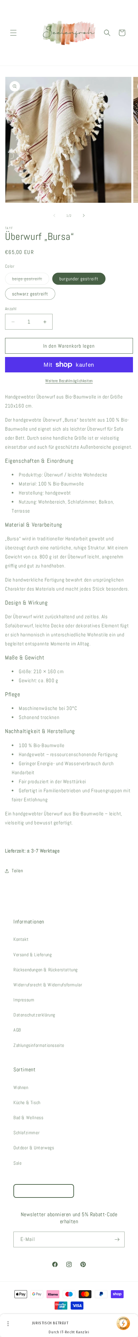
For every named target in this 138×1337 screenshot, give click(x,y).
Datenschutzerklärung (34, 1015)
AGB (17, 1030)
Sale (17, 1163)
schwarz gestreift (30, 294)
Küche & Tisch (27, 1102)
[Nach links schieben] (54, 215)
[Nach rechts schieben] (83, 215)
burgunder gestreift (78, 279)
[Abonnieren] (117, 1239)
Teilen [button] (17, 871)
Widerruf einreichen (44, 1191)
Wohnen (20, 1087)
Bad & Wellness (28, 1118)
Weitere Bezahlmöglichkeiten (69, 380)
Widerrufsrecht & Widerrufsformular (47, 985)
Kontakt (20, 939)
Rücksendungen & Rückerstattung (45, 970)
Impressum (23, 1000)
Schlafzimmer (26, 1133)
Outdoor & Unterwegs (33, 1148)
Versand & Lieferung (32, 955)
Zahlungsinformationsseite (38, 1045)
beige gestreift (30, 280)
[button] (13, 32)
